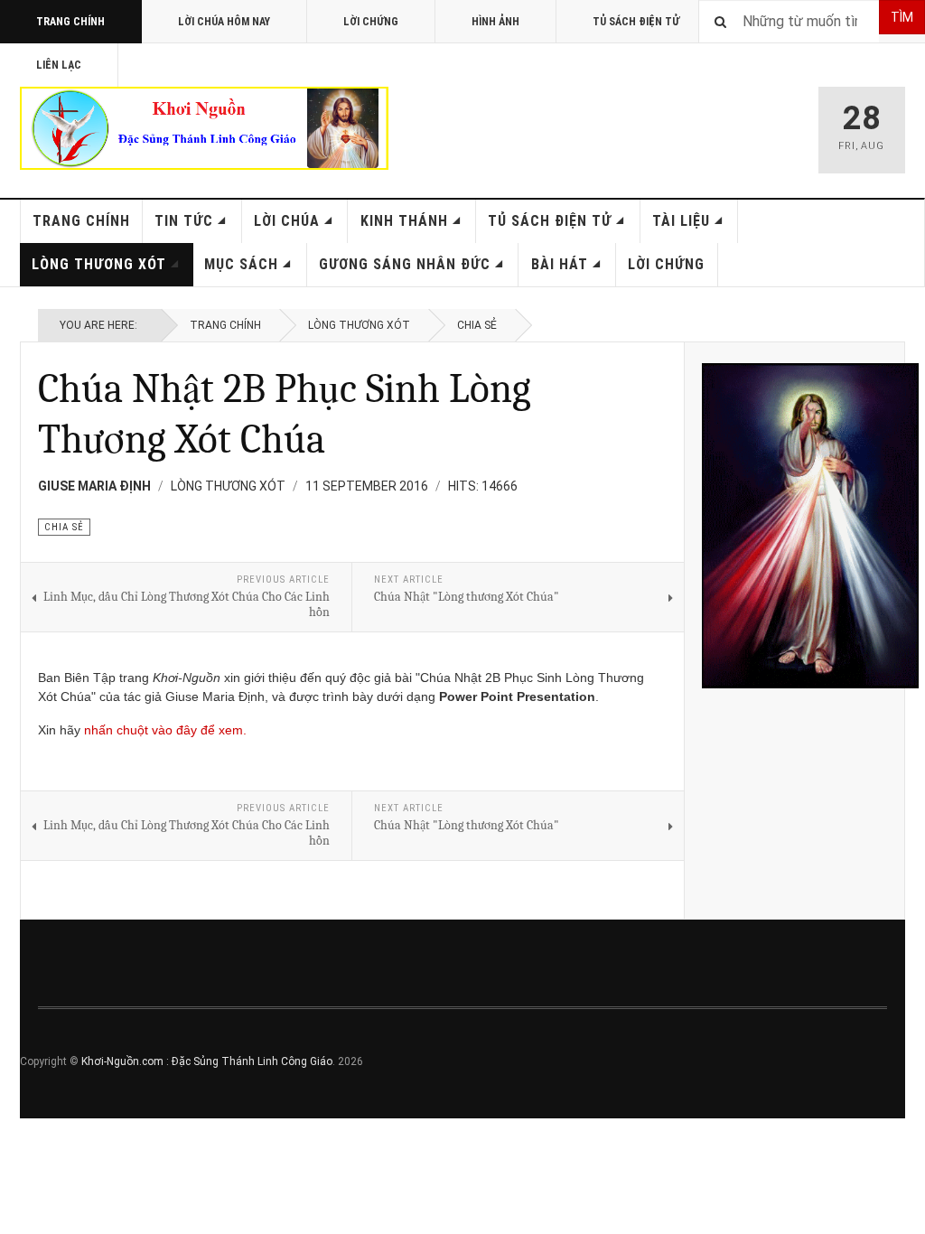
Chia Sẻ (477, 325)
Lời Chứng (370, 21)
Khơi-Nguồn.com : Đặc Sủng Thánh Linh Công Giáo (206, 1061)
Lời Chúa (287, 220)
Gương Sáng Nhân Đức (405, 264)
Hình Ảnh (495, 21)
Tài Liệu (681, 220)
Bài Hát (559, 264)
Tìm (902, 17)
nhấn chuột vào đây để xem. (165, 730)
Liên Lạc (58, 65)
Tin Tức (183, 220)
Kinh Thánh (404, 220)
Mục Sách (241, 264)
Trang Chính (70, 21)
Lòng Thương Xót (99, 264)
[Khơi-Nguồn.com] (204, 128)
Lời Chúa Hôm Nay (224, 21)
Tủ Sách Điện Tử (636, 21)
